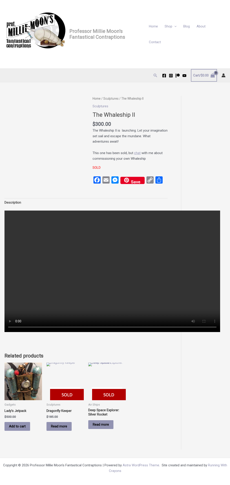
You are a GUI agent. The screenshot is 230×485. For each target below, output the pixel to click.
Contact (155, 42)
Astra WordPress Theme (141, 465)
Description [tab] (12, 202)
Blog (186, 26)
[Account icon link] (223, 75)
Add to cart (17, 426)
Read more (59, 426)
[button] (174, 26)
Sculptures (111, 98)
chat (137, 153)
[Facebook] (164, 76)
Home (153, 26)
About (201, 26)
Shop (168, 26)
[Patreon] (178, 76)
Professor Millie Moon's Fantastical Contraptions (97, 34)
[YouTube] (184, 76)
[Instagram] (171, 76)
